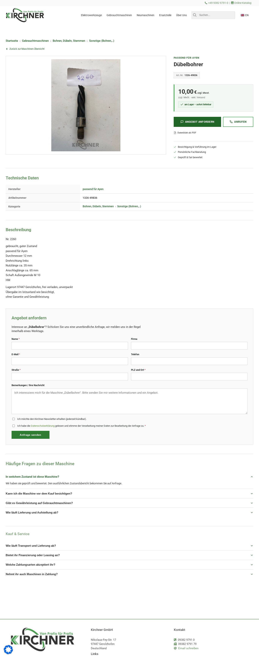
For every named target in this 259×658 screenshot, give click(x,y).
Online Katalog (242, 3)
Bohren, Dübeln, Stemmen (69, 40)
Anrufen (240, 121)
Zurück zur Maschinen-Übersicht (26, 48)
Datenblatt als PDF (186, 132)
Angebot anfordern (199, 121)
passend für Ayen (186, 57)
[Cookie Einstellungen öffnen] (8, 653)
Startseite (12, 40)
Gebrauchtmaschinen (35, 40)
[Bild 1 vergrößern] (86, 105)
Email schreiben (188, 648)
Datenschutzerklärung (43, 425)
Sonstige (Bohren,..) (101, 40)
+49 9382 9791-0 (218, 3)
